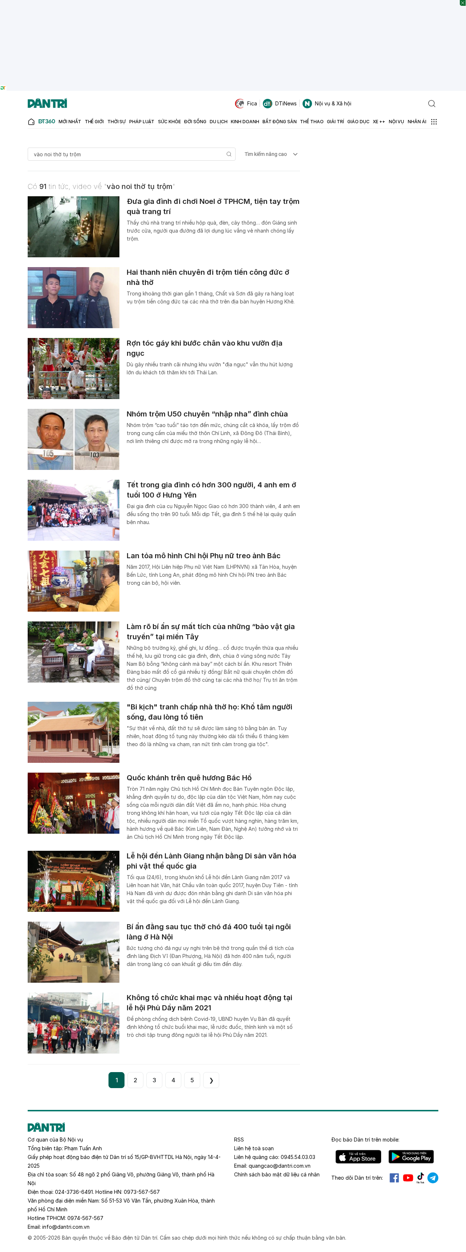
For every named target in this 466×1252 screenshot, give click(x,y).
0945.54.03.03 (298, 1157)
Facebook (394, 1177)
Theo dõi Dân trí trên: (357, 1178)
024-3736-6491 (74, 1192)
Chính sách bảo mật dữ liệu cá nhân (277, 1174)
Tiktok (420, 1177)
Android (411, 1157)
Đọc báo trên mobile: (365, 1139)
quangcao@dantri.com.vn (280, 1166)
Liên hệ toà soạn (254, 1148)
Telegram (432, 1177)
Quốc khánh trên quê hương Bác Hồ (189, 777)
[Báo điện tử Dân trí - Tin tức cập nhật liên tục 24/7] (47, 103)
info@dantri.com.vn (66, 1227)
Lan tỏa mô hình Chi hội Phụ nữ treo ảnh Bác (204, 555)
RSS (239, 1139)
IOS (358, 1157)
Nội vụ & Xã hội (333, 103)
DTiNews (286, 103)
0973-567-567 (142, 1192)
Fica (252, 103)
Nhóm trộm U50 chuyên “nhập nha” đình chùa (207, 414)
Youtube (408, 1177)
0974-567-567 (85, 1218)
